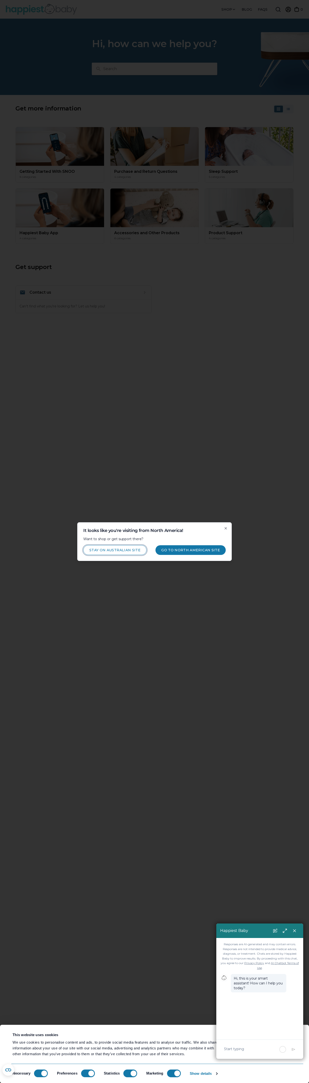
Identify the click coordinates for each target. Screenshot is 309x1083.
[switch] (88, 1073)
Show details (201, 1073)
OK (268, 1037)
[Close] (226, 528)
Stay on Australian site (114, 550)
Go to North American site (190, 550)
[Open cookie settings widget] (8, 1070)
